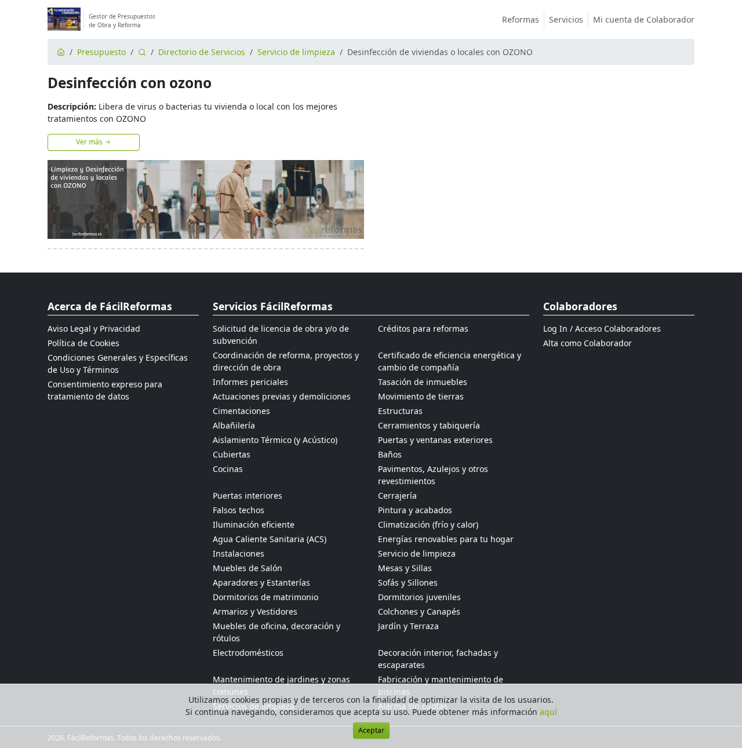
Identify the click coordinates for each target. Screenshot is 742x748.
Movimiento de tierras (421, 396)
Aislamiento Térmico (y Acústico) (275, 439)
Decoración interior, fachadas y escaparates (438, 658)
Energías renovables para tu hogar (446, 538)
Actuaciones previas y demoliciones (282, 396)
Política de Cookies (83, 342)
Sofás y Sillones (408, 582)
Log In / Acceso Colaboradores (602, 328)
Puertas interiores (247, 495)
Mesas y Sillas (405, 567)
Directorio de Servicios (201, 51)
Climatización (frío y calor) (428, 524)
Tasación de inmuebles (422, 381)
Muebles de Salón (247, 567)
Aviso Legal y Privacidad (94, 328)
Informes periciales (250, 381)
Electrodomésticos (248, 652)
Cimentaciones (241, 410)
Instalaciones (238, 553)
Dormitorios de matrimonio (265, 596)
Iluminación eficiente (253, 524)
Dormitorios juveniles (419, 596)
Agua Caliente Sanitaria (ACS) (269, 538)
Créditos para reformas (423, 328)
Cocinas (228, 468)
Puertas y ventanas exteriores (435, 439)
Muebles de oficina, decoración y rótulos (276, 632)
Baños (390, 454)
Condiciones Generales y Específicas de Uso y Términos (118, 363)
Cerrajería (397, 495)
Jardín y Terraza (408, 625)
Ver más (90, 142)
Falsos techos (238, 509)
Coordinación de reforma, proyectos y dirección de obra (286, 361)
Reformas (520, 19)
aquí (548, 711)
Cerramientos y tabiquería (429, 425)
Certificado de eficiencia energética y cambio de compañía (449, 361)
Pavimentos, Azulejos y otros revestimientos (433, 474)
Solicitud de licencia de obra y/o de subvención (281, 334)
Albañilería (234, 425)
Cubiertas (231, 454)
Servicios (566, 19)
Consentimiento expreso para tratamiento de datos (105, 390)
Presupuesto (101, 51)
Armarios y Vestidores (255, 611)
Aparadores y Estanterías (261, 582)
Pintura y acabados (415, 509)
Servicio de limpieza (296, 51)
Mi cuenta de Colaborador (643, 19)
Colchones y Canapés (419, 611)
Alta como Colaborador (587, 342)
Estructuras (400, 410)
